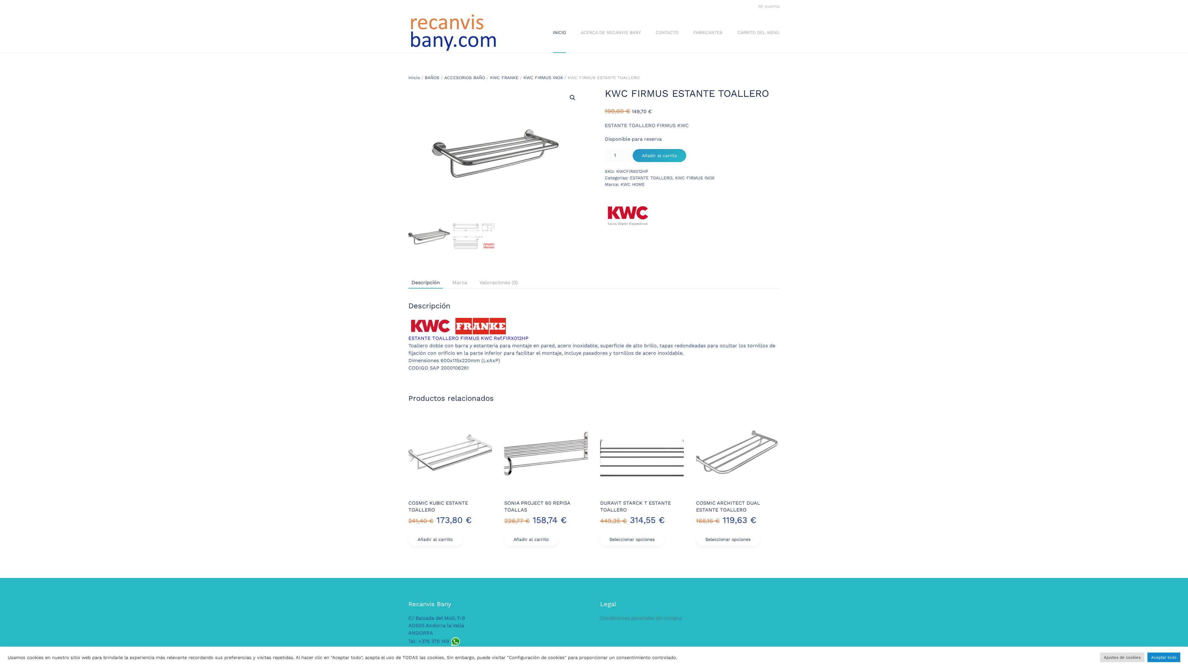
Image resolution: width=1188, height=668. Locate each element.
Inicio (559, 32)
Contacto (667, 32)
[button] (572, 97)
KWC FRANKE (504, 77)
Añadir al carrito (659, 155)
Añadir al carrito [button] (435, 539)
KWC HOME (633, 184)
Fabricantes (707, 32)
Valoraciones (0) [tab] (499, 282)
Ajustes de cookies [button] (1122, 657)
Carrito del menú (758, 32)
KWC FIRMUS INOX (543, 77)
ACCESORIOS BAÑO (464, 77)
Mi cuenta (769, 6)
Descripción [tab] (425, 282)
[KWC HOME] (628, 216)
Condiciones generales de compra (641, 618)
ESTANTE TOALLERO (651, 177)
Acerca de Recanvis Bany (611, 32)
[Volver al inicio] (453, 33)
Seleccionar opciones (632, 539)
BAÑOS (432, 77)
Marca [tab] (459, 282)
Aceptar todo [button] (1164, 657)
